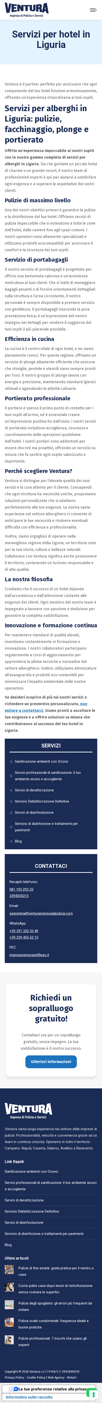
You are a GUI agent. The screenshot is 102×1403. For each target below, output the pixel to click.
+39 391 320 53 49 (23, 931)
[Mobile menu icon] (93, 10)
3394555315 (18, 896)
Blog (18, 841)
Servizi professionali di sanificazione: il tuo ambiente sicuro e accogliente (48, 775)
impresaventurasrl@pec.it (29, 955)
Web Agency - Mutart (62, 1377)
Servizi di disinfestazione (34, 812)
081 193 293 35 (21, 889)
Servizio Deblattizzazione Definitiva (42, 801)
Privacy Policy (14, 1377)
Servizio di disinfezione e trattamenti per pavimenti (46, 827)
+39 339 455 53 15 (23, 937)
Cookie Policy (36, 1377)
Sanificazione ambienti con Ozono (41, 761)
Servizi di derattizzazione (34, 790)
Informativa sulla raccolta (29, 1397)
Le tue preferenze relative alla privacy (54, 1389)
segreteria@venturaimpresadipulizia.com (41, 913)
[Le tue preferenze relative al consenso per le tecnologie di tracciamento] (93, 1394)
